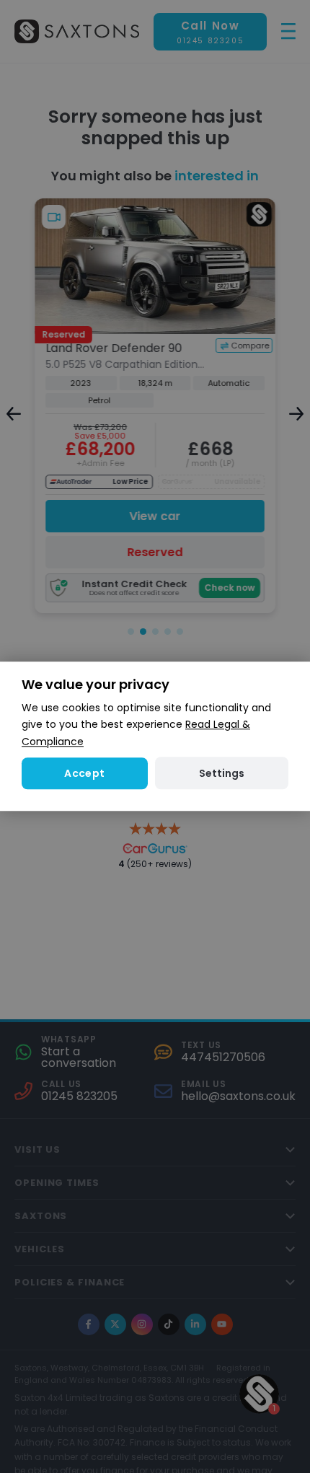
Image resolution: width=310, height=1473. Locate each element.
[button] (221, 773)
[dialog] (155, 736)
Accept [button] (84, 773)
